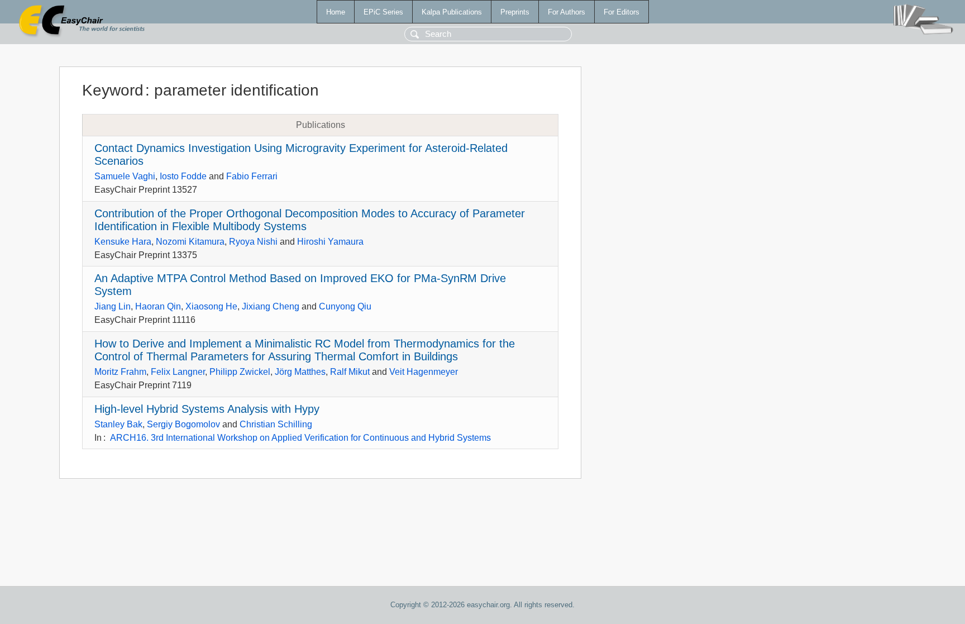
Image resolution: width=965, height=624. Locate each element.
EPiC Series (383, 12)
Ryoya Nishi (253, 241)
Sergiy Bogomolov (183, 424)
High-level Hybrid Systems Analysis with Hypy (206, 409)
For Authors (566, 12)
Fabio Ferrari (252, 176)
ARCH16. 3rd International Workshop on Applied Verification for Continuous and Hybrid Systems (300, 437)
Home (335, 12)
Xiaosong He (211, 306)
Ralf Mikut (350, 372)
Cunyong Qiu (345, 306)
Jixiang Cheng (270, 306)
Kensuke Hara (122, 241)
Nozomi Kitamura (190, 241)
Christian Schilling (276, 424)
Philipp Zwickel (239, 372)
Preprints (514, 12)
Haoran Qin (158, 306)
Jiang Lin (112, 306)
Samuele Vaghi (124, 176)
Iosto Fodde (183, 176)
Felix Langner (178, 372)
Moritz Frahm (120, 372)
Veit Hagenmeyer (423, 372)
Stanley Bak (118, 424)
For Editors (621, 12)
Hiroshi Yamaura (330, 241)
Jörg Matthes (300, 372)
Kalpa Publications (452, 12)
